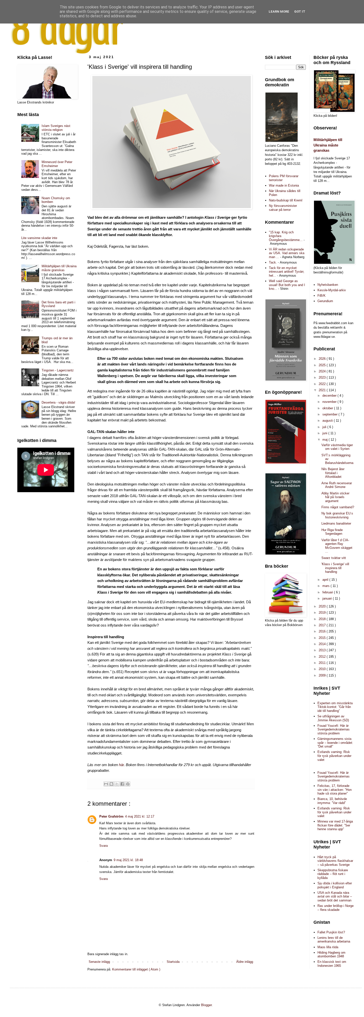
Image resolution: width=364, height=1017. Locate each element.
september (330, 414)
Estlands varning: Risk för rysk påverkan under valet (334, 755)
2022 (323, 384)
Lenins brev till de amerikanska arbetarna (333, 940)
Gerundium (325, 301)
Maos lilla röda (327, 947)
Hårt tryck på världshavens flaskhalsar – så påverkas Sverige (335, 861)
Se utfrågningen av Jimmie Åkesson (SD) (333, 718)
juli (324, 427)
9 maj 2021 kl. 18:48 (128, 860)
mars (326, 586)
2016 (323, 631)
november (330, 402)
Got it (299, 11)
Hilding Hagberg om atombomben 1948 (331, 954)
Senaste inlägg (99, 962)
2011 (323, 663)
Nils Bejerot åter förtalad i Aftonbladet (332, 473)
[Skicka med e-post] (106, 783)
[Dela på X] (116, 783)
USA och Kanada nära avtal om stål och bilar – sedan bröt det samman (334, 896)
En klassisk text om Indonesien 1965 (331, 964)
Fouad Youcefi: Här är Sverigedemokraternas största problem (333, 729)
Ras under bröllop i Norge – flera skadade (335, 908)
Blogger (206, 1005)
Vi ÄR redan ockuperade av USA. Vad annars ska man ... (286, 253)
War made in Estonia (284, 185)
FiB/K (321, 295)
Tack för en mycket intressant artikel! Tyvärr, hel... (286, 271)
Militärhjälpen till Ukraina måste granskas (59, 268)
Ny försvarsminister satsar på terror (283, 208)
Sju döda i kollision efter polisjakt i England (334, 885)
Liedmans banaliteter (336, 523)
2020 (323, 606)
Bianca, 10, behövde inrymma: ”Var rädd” (332, 801)
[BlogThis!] (111, 783)
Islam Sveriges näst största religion (56, 128)
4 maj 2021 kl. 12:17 (139, 816)
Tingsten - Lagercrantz (58, 370)
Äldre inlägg (244, 962)
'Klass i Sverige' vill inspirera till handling (335, 568)
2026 (323, 359)
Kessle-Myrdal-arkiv (331, 290)
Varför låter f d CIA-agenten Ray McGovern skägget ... (336, 546)
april (325, 579)
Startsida (173, 962)
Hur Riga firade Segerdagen (332, 532)
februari (328, 592)
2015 (323, 638)
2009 (323, 675)
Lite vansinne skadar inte (39, 238)
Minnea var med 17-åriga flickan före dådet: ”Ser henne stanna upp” (335, 825)
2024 (323, 371)
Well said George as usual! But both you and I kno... (287, 285)
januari (327, 598)
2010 (323, 669)
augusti (328, 420)
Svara (103, 846)
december (330, 395)
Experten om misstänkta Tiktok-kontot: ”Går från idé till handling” (335, 707)
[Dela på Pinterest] (127, 783)
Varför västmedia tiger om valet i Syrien (337, 447)
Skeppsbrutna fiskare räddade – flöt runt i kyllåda (332, 874)
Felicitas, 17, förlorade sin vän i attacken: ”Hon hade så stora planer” (334, 789)
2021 (323, 390)
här (121, 765)
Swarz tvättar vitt (333, 558)
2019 (323, 612)
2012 (323, 656)
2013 (323, 650)
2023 (323, 377)
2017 (323, 625)
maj (325, 439)
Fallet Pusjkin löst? (331, 932)
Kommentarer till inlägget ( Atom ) (136, 969)
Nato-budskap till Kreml (285, 200)
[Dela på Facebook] (122, 783)
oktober (328, 408)
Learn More (279, 11)
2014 (323, 644)
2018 (323, 619)
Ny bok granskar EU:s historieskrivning (337, 515)
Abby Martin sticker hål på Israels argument (335, 497)
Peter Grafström (111, 816)
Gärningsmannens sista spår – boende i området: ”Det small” (335, 742)
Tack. (273, 262)
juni (325, 433)
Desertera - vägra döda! (58, 402)
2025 (323, 365)
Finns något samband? (337, 507)
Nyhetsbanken (327, 285)
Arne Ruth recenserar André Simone (336, 485)
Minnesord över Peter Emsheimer (57, 164)
